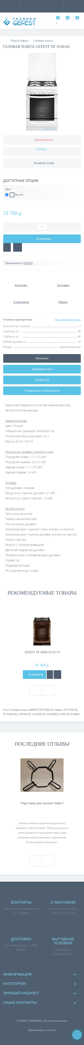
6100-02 (64, 714)
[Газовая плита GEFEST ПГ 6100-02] (42, 92)
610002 (74, 714)
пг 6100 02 (38, 714)
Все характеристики (68, 319)
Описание (42, 358)
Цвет (8, 189)
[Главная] (4, 40)
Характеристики (42, 369)
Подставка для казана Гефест (42, 803)
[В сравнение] (17, 247)
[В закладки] (7, 247)
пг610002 (52, 714)
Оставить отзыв (44, 163)
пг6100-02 (24, 714)
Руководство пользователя (42, 390)
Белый (18, 194)
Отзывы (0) (42, 379)
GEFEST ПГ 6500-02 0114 (42, 652)
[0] (57, 21)
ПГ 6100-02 (10, 714)
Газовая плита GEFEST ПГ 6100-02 (31, 710)
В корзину (36, 674)
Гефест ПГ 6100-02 (66, 710)
